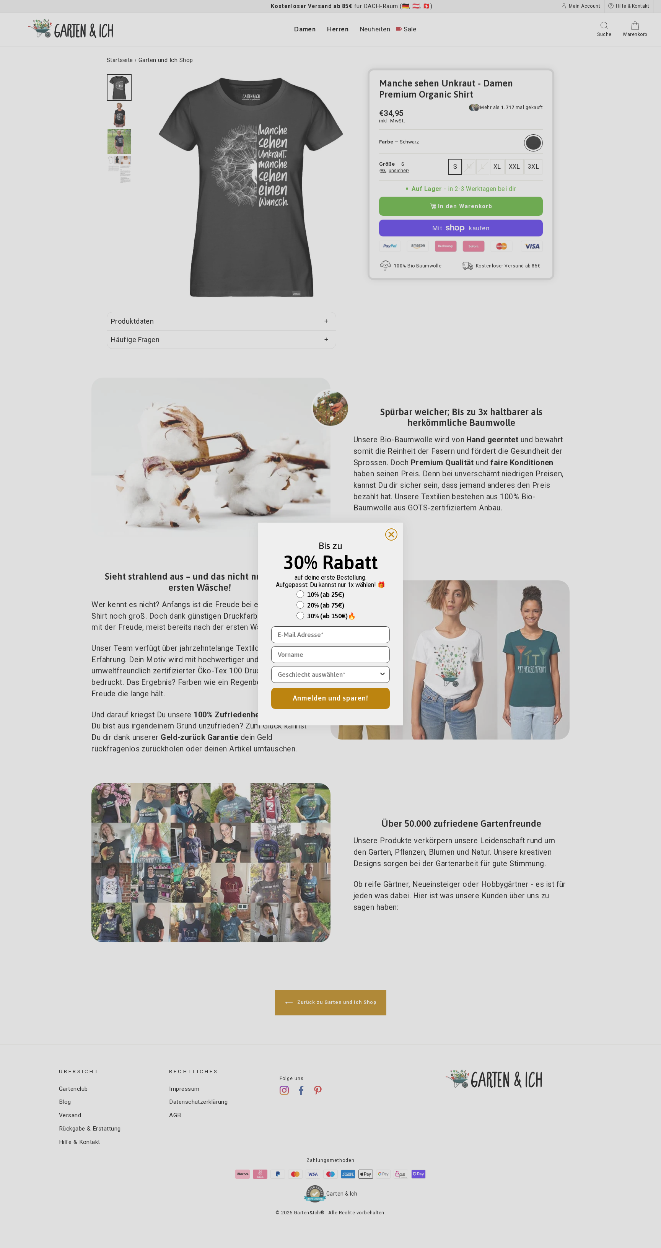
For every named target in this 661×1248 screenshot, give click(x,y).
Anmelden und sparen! (330, 698)
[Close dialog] (391, 534)
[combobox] (328, 674)
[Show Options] (382, 674)
